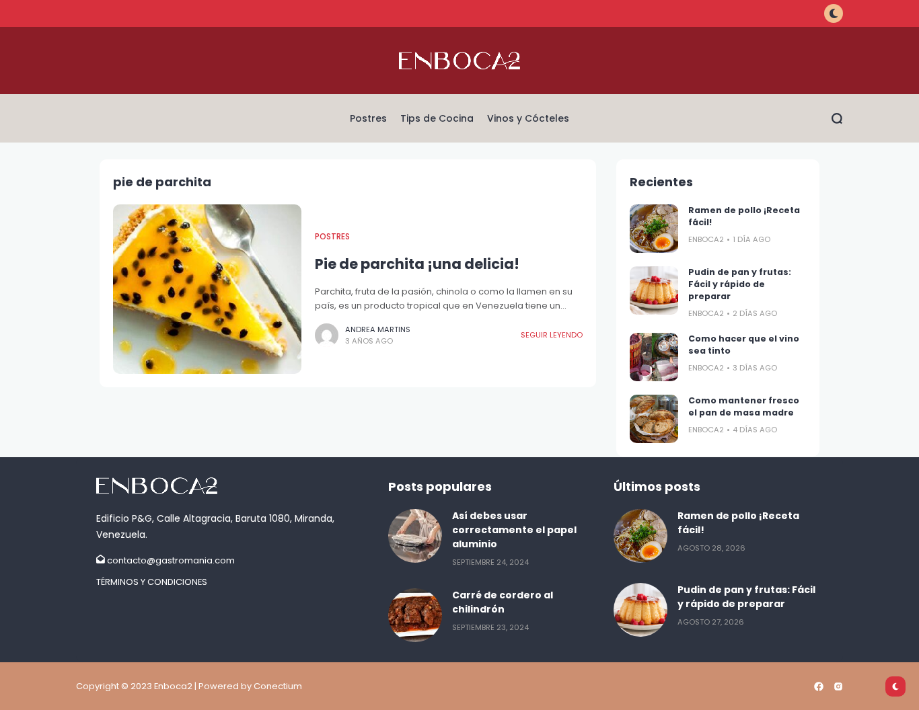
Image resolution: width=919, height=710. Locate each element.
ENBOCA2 (706, 239)
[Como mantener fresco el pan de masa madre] (654, 419)
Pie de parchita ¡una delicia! (417, 264)
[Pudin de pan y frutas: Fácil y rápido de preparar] (654, 290)
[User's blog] (235, 486)
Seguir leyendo (552, 334)
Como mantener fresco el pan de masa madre (743, 406)
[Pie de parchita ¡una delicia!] (207, 289)
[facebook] (818, 686)
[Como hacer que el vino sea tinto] (654, 357)
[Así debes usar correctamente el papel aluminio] (415, 536)
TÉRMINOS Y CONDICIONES (151, 582)
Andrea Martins (377, 329)
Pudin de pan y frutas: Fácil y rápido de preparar (739, 284)
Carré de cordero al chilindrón (502, 602)
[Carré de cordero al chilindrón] (415, 615)
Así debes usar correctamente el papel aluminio (514, 530)
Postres (332, 236)
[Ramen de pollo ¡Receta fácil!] (654, 228)
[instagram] (838, 686)
